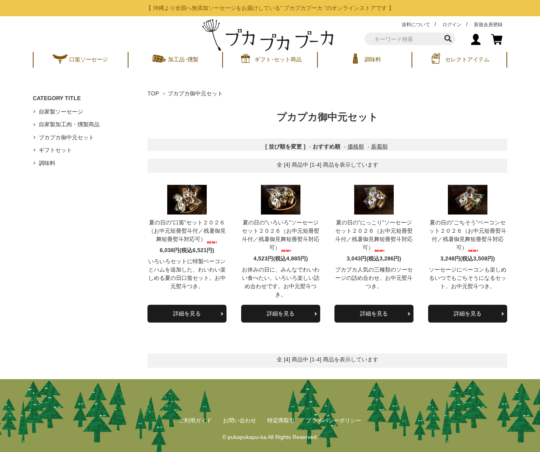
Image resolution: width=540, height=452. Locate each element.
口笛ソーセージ (88, 59)
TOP (153, 93)
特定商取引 (281, 420)
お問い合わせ (239, 420)
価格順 (355, 146)
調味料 (372, 59)
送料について (416, 24)
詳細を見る (187, 313)
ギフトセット (55, 150)
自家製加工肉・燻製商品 (69, 124)
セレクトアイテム (467, 59)
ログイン (451, 24)
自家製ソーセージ (61, 111)
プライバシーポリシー (333, 420)
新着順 (379, 146)
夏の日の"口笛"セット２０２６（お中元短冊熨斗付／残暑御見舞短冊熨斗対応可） (187, 230)
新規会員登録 (488, 24)
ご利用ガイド (195, 420)
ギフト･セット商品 (278, 59)
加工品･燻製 (183, 59)
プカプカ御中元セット (195, 93)
